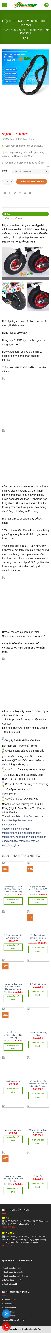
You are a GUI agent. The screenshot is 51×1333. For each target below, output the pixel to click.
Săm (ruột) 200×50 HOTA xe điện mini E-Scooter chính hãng (13, 889)
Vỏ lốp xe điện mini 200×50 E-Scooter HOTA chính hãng (13, 986)
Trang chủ (9, 30)
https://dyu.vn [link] (9, 824)
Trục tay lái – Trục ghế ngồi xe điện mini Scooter (13, 1178)
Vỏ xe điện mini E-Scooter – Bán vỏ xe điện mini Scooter (38, 1083)
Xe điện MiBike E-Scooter (14, 1320)
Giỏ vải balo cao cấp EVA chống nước (13, 936)
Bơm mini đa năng (13, 1130)
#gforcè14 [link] (24, 841)
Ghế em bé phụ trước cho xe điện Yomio (38, 937)
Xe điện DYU (8, 1304)
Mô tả (7, 214)
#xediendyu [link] (8, 836)
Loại (4, 171)
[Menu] (4, 5)
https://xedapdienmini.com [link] (17, 820)
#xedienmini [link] (9, 828)
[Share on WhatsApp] (4, 193)
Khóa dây (38, 1176)
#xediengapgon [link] (32, 832)
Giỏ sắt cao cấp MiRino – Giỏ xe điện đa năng (13, 1035)
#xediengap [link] (23, 828)
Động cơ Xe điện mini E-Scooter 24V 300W (38, 889)
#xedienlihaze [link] (10, 841)
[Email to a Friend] (20, 193)
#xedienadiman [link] (37, 836)
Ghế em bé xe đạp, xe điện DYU (38, 1131)
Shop (22, 30)
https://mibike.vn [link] (32, 816)
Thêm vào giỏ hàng (31, 181)
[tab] (25, 214)
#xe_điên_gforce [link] (11, 845)
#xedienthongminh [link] (12, 832)
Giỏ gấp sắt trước (38, 984)
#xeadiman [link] (22, 836)
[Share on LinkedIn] (30, 193)
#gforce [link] (34, 841)
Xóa (47, 167)
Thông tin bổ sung (13, 219)
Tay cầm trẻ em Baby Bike (37, 1033)
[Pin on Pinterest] (25, 193)
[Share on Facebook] (10, 193)
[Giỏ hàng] (46, 5)
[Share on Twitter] (15, 193)
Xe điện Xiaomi (9, 1299)
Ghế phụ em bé (13, 1081)
